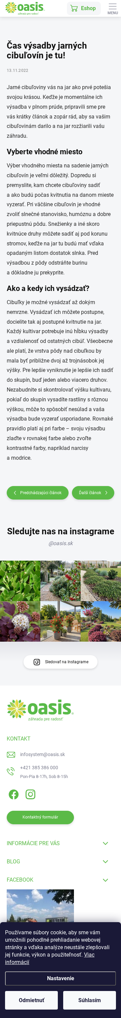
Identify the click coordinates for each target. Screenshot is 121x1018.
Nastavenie (60, 978)
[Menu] (112, 8)
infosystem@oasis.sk (42, 754)
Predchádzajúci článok (41, 492)
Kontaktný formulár (40, 817)
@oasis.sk (60, 543)
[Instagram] (29, 793)
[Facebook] (12, 793)
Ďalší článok (90, 492)
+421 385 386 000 (39, 767)
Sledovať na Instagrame (66, 662)
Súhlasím (89, 1000)
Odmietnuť (31, 1000)
